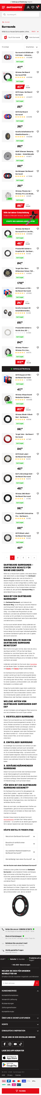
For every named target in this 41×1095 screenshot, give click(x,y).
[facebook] (4, 1044)
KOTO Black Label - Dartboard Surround (23, 534)
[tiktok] (20, 1044)
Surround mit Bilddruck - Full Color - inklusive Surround (24, 54)
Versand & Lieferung (9, 999)
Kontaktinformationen (10, 995)
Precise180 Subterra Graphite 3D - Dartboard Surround (24, 250)
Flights (16, 669)
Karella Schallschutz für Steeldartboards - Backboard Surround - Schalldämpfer (24, 133)
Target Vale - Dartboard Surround (24, 435)
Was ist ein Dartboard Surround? (18, 836)
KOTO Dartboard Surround (21, 113)
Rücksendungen (8, 1003)
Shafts (8, 669)
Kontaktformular (8, 1012)
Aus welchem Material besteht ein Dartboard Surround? (18, 852)
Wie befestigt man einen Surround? (19, 859)
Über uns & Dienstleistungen (16, 1018)
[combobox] (22, 14)
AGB (3, 1075)
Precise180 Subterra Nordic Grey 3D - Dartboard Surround (23, 329)
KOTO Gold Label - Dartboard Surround (23, 455)
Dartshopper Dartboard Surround (24, 172)
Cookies (18, 1075)
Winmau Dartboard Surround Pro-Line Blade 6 (25, 230)
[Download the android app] (10, 1064)
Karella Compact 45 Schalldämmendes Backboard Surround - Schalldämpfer (23, 309)
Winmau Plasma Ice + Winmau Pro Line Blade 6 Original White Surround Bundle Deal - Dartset (25, 192)
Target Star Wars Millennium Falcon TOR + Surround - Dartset (24, 270)
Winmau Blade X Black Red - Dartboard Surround (23, 416)
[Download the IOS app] (10, 1057)
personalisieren (9, 819)
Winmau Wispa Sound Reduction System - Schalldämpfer (23, 396)
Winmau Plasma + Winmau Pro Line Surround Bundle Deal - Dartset (24, 349)
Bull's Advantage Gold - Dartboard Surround (24, 475)
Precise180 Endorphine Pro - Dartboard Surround (24, 515)
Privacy (10, 1075)
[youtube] (15, 1044)
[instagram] (10, 1044)
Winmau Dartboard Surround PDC (22, 73)
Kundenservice (9, 991)
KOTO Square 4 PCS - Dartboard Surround (23, 289)
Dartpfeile (33, 664)
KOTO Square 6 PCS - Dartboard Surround (23, 376)
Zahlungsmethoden (9, 1008)
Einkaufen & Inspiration (13, 1031)
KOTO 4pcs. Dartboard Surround (23, 93)
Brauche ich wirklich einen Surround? (15, 844)
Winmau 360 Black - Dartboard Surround (23, 495)
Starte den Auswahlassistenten (20, 221)
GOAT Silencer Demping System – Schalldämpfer (24, 153)
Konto (5, 1024)
